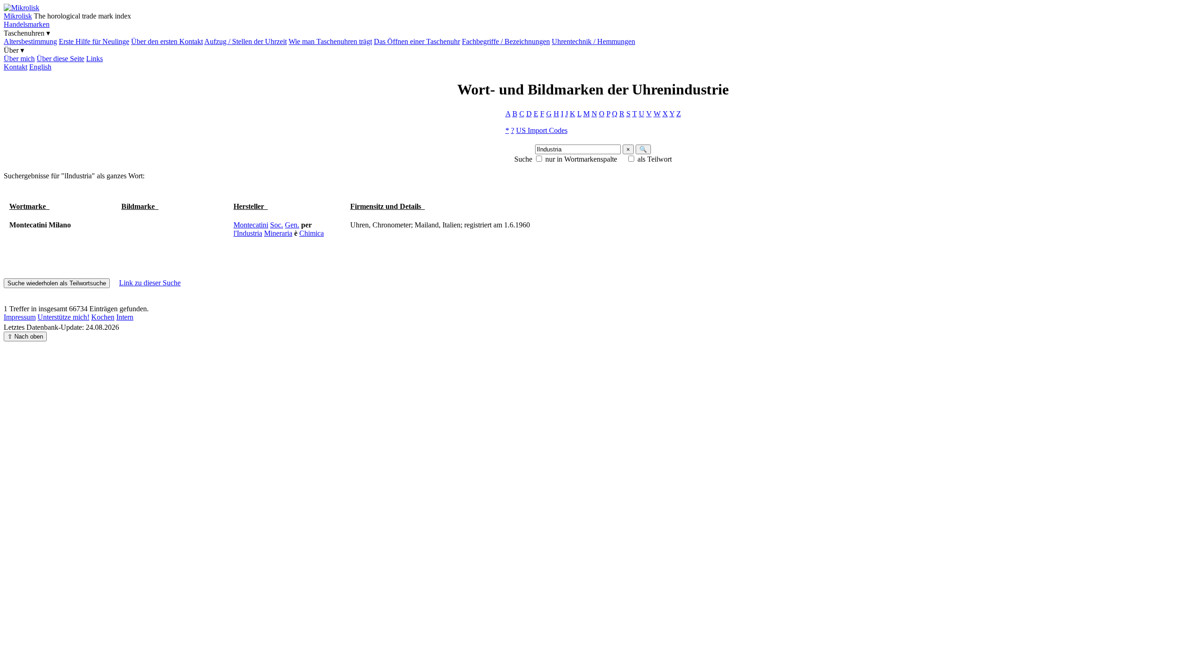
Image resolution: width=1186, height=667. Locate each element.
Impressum (20, 317)
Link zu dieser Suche (150, 283)
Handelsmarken (27, 24)
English (40, 67)
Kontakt (15, 67)
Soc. (276, 225)
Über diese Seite (60, 59)
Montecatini (250, 225)
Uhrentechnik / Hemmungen (593, 41)
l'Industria (247, 233)
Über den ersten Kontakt (167, 41)
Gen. (292, 225)
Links (94, 59)
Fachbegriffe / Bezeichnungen (506, 41)
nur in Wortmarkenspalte (581, 159)
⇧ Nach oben (25, 336)
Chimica (311, 233)
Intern (124, 317)
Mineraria (278, 233)
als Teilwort (654, 159)
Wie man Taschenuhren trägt (330, 41)
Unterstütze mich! (63, 317)
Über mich (19, 59)
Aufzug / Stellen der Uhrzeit (245, 41)
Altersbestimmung (30, 41)
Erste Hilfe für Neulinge (94, 41)
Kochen (102, 317)
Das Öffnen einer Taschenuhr (417, 41)
